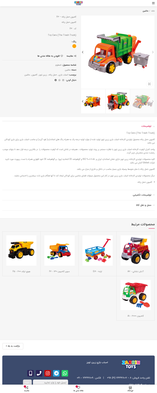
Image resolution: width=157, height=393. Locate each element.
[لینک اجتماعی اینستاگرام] (63, 80)
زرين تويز (43, 74)
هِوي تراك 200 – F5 (21, 271)
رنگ (74, 41)
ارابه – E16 (97, 271)
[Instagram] (47, 373)
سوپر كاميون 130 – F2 (59, 271)
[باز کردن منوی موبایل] (153, 3)
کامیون (34, 74)
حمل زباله (53, 74)
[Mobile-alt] (30, 373)
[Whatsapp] (65, 373)
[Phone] (39, 373)
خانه (153, 11)
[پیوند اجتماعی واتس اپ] (59, 80)
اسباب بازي (63, 74)
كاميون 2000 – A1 (136, 316)
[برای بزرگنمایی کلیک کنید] (149, 84)
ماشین (27, 74)
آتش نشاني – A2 (136, 271)
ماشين (145, 11)
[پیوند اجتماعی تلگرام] (56, 80)
